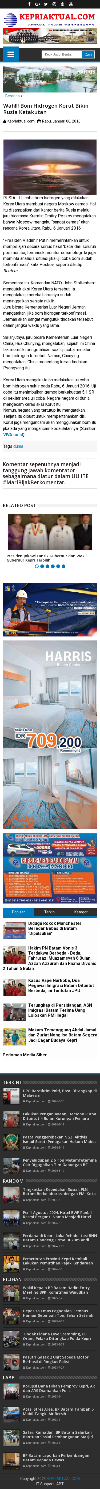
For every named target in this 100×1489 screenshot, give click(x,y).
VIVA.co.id (13, 434)
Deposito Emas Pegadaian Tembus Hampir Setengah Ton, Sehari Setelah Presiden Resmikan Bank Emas (58, 1315)
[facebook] (29, 4)
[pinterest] (62, 4)
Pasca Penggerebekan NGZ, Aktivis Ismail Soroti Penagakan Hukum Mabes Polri (59, 1141)
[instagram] (54, 4)
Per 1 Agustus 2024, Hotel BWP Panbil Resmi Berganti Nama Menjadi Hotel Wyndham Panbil (57, 1217)
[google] (37, 4)
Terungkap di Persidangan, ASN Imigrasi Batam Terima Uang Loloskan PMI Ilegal (60, 1010)
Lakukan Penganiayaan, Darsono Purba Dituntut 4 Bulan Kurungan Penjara (59, 1116)
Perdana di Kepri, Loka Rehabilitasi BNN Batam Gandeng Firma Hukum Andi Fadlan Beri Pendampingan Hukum (60, 1240)
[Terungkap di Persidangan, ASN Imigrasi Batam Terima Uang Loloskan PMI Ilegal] (14, 1012)
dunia (18, 446)
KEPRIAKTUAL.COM (63, 1479)
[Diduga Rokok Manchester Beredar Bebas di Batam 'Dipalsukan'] (14, 930)
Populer (18, 912)
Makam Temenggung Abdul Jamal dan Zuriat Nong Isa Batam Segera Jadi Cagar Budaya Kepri (62, 1035)
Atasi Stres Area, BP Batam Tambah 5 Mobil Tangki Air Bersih (58, 1411)
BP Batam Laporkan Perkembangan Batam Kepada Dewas (56, 1457)
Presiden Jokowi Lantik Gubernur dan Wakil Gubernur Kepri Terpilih (47, 558)
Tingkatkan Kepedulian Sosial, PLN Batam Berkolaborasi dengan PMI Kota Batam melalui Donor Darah (59, 1194)
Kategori (81, 912)
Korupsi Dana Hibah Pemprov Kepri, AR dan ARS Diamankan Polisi (59, 1388)
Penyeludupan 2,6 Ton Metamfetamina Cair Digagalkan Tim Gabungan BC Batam (60, 1165)
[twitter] (46, 4)
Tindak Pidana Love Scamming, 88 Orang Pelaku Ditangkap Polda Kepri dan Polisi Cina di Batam (57, 1338)
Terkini (49, 912)
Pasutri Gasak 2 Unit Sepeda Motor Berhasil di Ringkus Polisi (56, 1359)
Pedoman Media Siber (25, 1054)
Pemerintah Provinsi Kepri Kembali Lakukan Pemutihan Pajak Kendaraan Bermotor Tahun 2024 (58, 1263)
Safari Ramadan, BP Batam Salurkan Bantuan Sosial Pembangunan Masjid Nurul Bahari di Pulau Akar (58, 1437)
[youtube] (70, 4)
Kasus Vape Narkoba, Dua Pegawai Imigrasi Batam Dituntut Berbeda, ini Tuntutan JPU (61, 985)
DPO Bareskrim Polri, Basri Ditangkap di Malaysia (60, 1093)
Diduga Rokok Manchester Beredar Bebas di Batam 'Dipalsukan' (55, 928)
